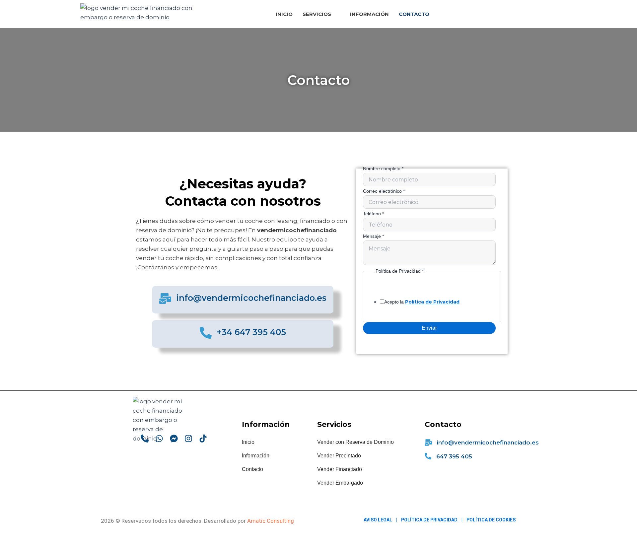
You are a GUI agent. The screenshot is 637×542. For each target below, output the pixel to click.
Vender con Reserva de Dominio (355, 442)
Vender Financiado (339, 469)
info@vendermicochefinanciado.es (251, 298)
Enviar (429, 328)
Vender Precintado (339, 455)
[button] (321, 14)
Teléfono (373, 213)
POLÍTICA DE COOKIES (491, 519)
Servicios (317, 14)
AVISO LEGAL (378, 519)
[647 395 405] (428, 456)
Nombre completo (383, 168)
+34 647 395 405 (251, 332)
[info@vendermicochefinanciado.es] (165, 299)
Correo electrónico (384, 191)
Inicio (284, 14)
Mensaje (373, 236)
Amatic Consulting (270, 520)
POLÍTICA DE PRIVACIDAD (429, 519)
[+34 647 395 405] (206, 333)
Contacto (414, 14)
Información (369, 14)
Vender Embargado (340, 483)
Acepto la (422, 302)
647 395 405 (454, 456)
